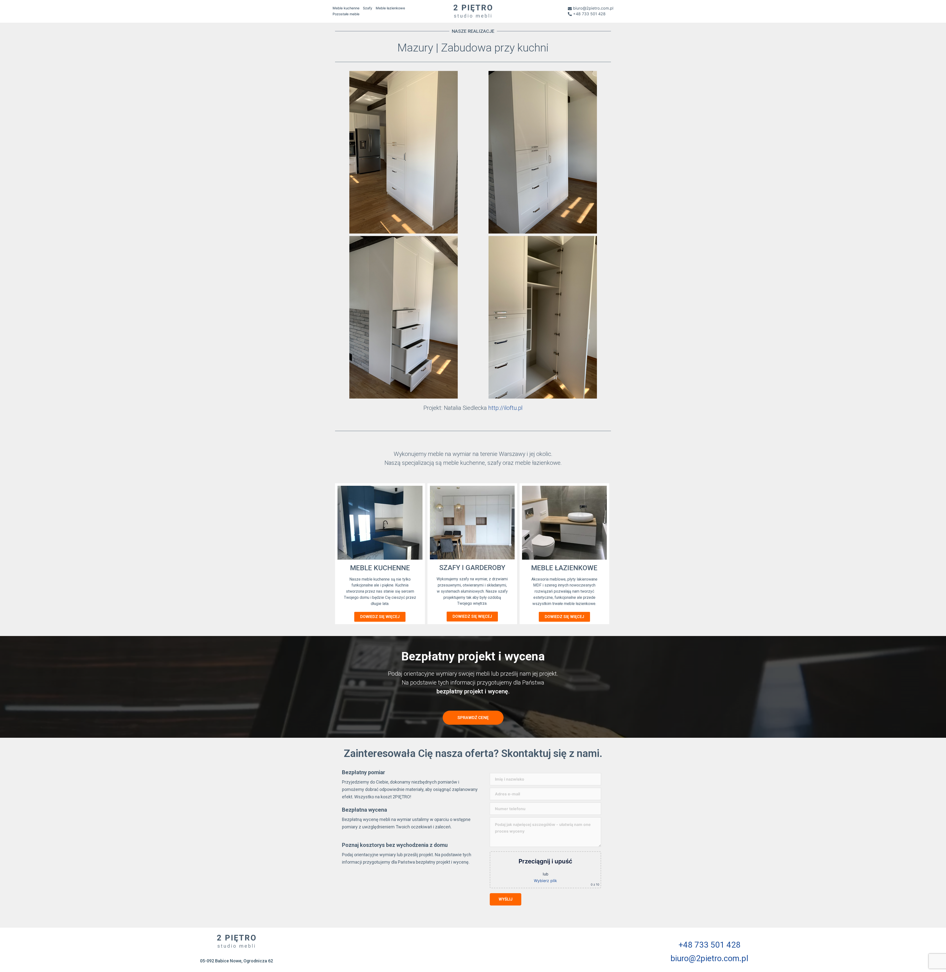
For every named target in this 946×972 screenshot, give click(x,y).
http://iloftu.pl (505, 407)
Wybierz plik (545, 880)
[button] (379, 617)
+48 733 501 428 (589, 14)
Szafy (367, 8)
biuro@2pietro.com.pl (593, 8)
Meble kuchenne (346, 8)
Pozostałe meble (346, 14)
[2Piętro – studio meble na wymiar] (473, 10)
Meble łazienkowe (390, 8)
